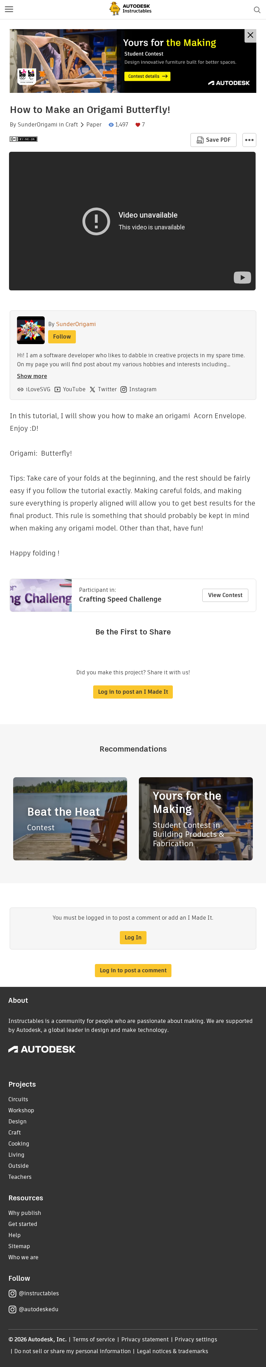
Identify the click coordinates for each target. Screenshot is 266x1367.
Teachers (20, 1177)
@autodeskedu (39, 1309)
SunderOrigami (37, 124)
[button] (9, 9)
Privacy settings (196, 1339)
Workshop (21, 1110)
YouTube (74, 389)
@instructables (39, 1293)
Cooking (18, 1144)
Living (16, 1155)
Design (17, 1121)
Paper (93, 124)
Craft (71, 124)
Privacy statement (145, 1339)
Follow (62, 337)
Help (14, 1235)
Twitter (107, 389)
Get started (22, 1224)
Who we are (23, 1257)
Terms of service (94, 1339)
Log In (133, 937)
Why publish (24, 1213)
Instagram (143, 389)
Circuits (18, 1099)
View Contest (225, 595)
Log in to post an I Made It (133, 692)
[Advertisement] (133, 61)
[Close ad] (250, 36)
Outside (18, 1166)
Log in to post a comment (133, 970)
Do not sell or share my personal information (72, 1351)
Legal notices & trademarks (172, 1351)
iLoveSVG (38, 389)
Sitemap (19, 1246)
